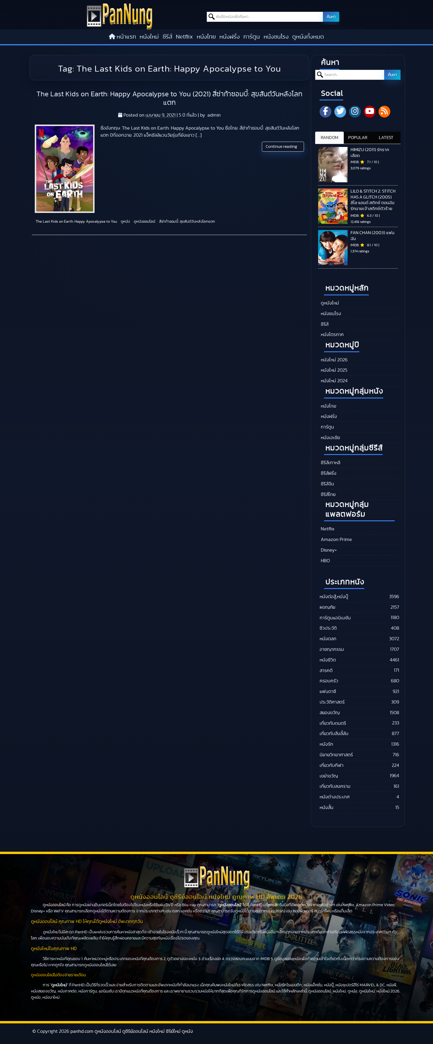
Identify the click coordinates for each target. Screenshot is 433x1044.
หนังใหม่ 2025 (333, 370)
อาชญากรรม (332, 649)
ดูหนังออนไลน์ (144, 222)
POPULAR (357, 137)
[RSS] (384, 112)
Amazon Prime (336, 539)
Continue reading (282, 147)
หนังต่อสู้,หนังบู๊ (334, 596)
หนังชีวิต (328, 660)
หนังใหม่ (149, 37)
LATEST (386, 137)
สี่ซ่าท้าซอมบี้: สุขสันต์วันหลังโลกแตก (186, 222)
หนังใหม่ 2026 (334, 360)
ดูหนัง (125, 222)
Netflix (184, 37)
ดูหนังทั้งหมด (308, 37)
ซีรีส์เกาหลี (330, 462)
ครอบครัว (329, 681)
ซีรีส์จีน (327, 484)
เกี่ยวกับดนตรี (333, 723)
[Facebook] (325, 112)
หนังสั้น (326, 807)
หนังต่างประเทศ (335, 797)
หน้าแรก (126, 37)
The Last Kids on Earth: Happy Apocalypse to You (76, 222)
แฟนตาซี (328, 691)
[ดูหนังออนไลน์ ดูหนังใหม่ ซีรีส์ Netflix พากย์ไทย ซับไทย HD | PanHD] (119, 28)
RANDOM (329, 137)
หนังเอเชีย (330, 437)
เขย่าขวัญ (329, 776)
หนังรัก (326, 744)
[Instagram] (355, 112)
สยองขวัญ (330, 712)
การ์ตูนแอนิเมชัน (335, 618)
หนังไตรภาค (332, 334)
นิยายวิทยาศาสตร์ (336, 754)
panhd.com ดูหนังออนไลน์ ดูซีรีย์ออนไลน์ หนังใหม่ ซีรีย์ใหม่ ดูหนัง (131, 1031)
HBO (325, 560)
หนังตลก (328, 638)
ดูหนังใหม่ (329, 303)
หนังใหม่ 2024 (334, 380)
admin (214, 115)
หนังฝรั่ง (229, 37)
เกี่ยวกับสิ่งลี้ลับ (334, 733)
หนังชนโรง (276, 37)
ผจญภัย (327, 607)
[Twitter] (340, 112)
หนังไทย (206, 37)
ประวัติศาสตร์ (332, 702)
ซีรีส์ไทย (328, 494)
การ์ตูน (251, 37)
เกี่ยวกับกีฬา (331, 765)
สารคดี (326, 670)
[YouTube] (370, 112)
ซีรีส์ (167, 37)
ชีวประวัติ (328, 628)
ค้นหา (331, 17)
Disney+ (328, 550)
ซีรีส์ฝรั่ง (328, 473)
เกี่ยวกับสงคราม (335, 786)
